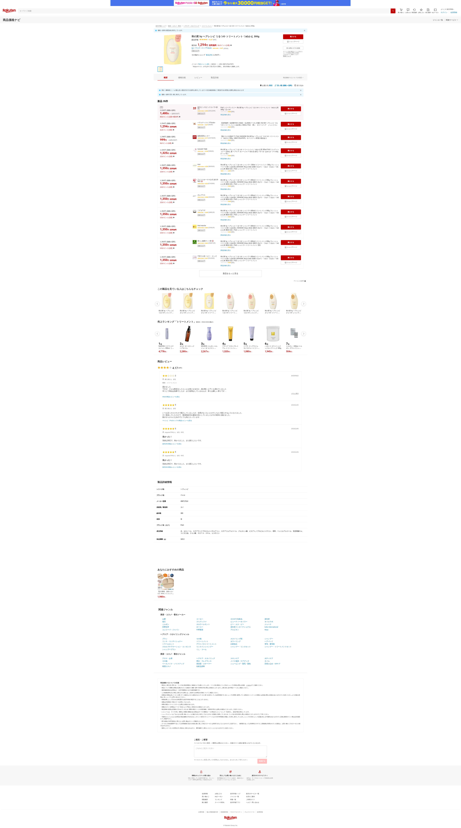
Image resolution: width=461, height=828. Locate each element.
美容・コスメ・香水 (174, 26)
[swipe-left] (157, 304)
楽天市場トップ (161, 26)
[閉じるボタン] (305, 30)
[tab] (166, 77)
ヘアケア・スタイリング (191, 26)
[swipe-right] (304, 304)
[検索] (393, 11)
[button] (408, 10)
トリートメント (207, 26)
